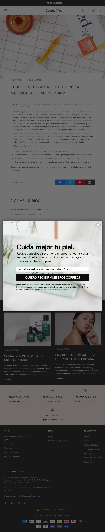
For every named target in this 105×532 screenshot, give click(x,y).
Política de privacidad (58, 289)
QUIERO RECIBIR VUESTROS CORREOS (52, 277)
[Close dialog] (98, 225)
